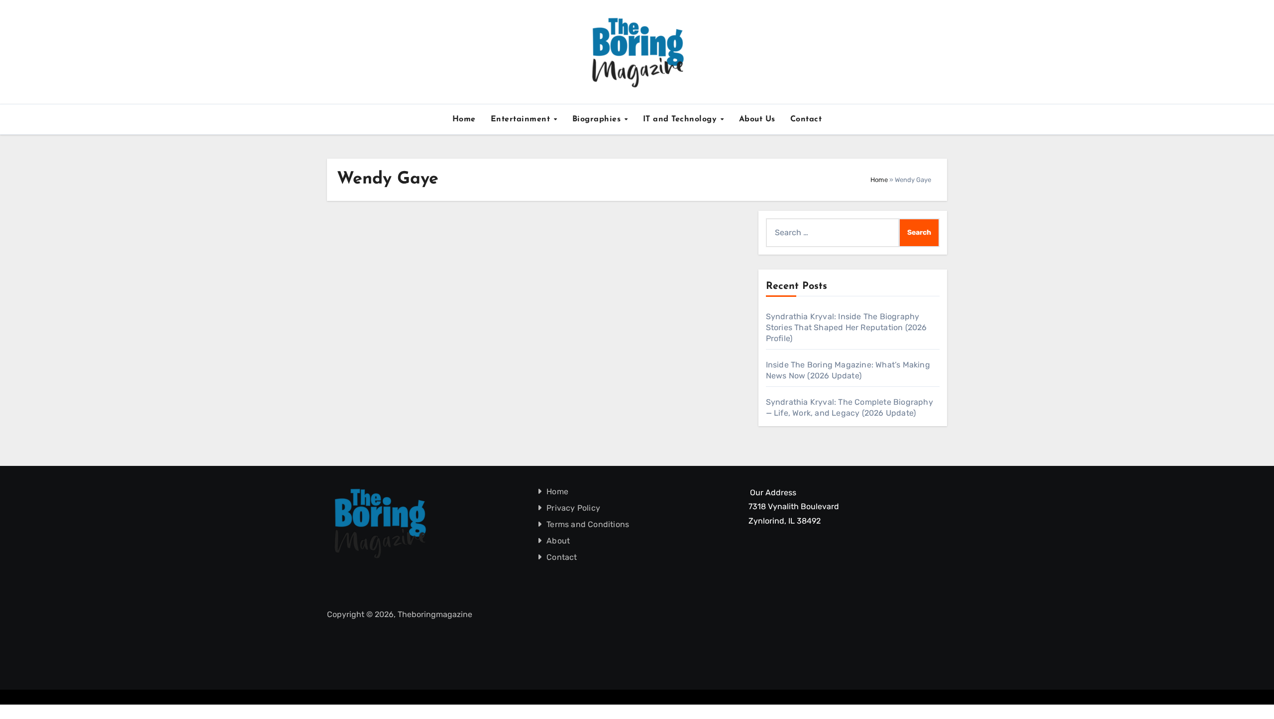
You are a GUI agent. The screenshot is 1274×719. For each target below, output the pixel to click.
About (558, 540)
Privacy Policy (574, 508)
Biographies (598, 119)
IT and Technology (681, 119)
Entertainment (522, 119)
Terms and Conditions (588, 524)
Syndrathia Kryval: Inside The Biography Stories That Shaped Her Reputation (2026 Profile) (846, 327)
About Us (757, 119)
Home (464, 119)
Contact (806, 119)
